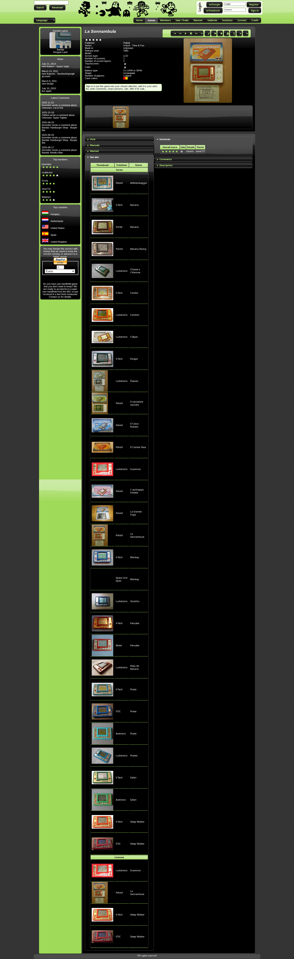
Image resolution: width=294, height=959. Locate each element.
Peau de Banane (134, 667)
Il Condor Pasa (138, 447)
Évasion (134, 381)
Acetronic (121, 733)
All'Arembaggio (138, 182)
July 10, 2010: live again (49, 89)
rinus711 (46, 188)
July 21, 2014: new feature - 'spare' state (55, 65)
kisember (46, 164)
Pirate (133, 689)
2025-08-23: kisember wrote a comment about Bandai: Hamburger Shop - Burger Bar (59, 126)
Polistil (119, 182)
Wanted (94, 151)
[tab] (119, 139)
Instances (164, 139)
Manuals (94, 145)
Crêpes (134, 336)
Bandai (60, 49)
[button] (40, 7)
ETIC (118, 711)
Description (166, 165)
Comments (165, 159)
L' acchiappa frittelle (137, 491)
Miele (119, 645)
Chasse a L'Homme (135, 271)
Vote (92, 139)
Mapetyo (46, 197)
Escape (134, 358)
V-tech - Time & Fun (133, 45)
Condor (134, 292)
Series (119, 169)
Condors (134, 314)
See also (94, 157)
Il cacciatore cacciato (136, 403)
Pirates (134, 755)
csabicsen (47, 172)
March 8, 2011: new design (49, 82)
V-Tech (119, 204)
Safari (133, 777)
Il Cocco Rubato (134, 425)
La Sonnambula (137, 535)
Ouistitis (134, 601)
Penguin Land (60, 52)
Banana (134, 204)
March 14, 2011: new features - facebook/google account (58, 74)
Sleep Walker (137, 821)
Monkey (134, 557)
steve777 (200, 151)
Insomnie (135, 469)
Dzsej (45, 180)
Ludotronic (122, 270)
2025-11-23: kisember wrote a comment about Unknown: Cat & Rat (59, 105)
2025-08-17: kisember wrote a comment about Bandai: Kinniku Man (59, 150)
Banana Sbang (138, 248)
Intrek (119, 226)
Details (190, 151)
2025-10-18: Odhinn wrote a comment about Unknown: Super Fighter (58, 115)
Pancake (134, 623)
